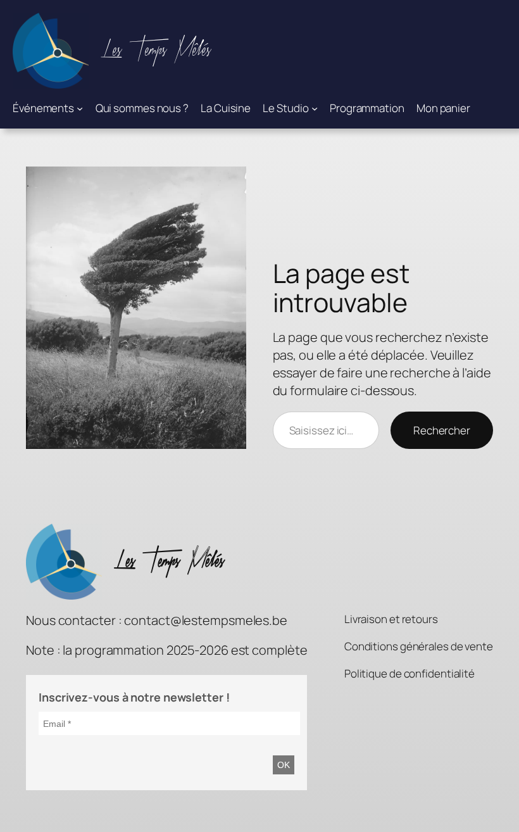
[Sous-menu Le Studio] (314, 108)
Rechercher (441, 430)
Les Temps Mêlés (156, 50)
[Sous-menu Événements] (80, 108)
